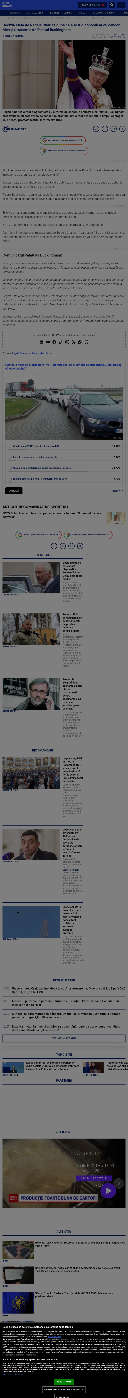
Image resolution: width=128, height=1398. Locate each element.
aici (98, 1347)
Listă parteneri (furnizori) (12, 1374)
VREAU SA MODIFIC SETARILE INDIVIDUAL (64, 1390)
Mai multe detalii (54, 1337)
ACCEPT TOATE (64, 1382)
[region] (64, 1360)
